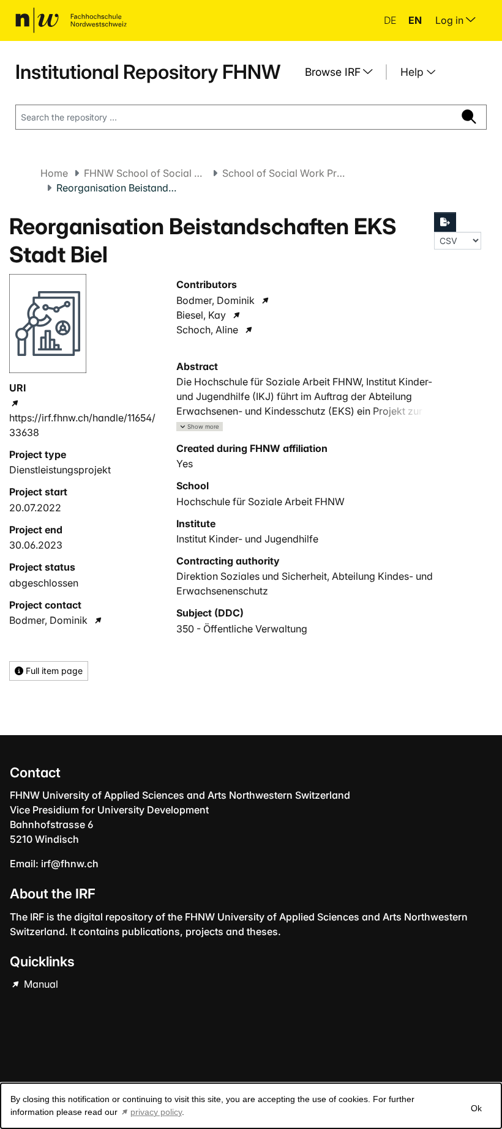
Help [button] (413, 71)
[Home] (71, 20)
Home (54, 173)
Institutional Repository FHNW (147, 72)
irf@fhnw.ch (70, 863)
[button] (199, 426)
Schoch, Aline (207, 330)
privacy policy (156, 1112)
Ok (476, 1108)
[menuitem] (343, 72)
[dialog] (251, 1106)
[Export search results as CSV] (445, 222)
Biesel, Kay (201, 315)
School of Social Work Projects (283, 173)
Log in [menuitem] (450, 20)
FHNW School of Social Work (145, 173)
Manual (39, 984)
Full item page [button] (53, 670)
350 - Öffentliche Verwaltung (241, 629)
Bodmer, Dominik (48, 620)
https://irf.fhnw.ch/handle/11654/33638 (82, 425)
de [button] (391, 20)
